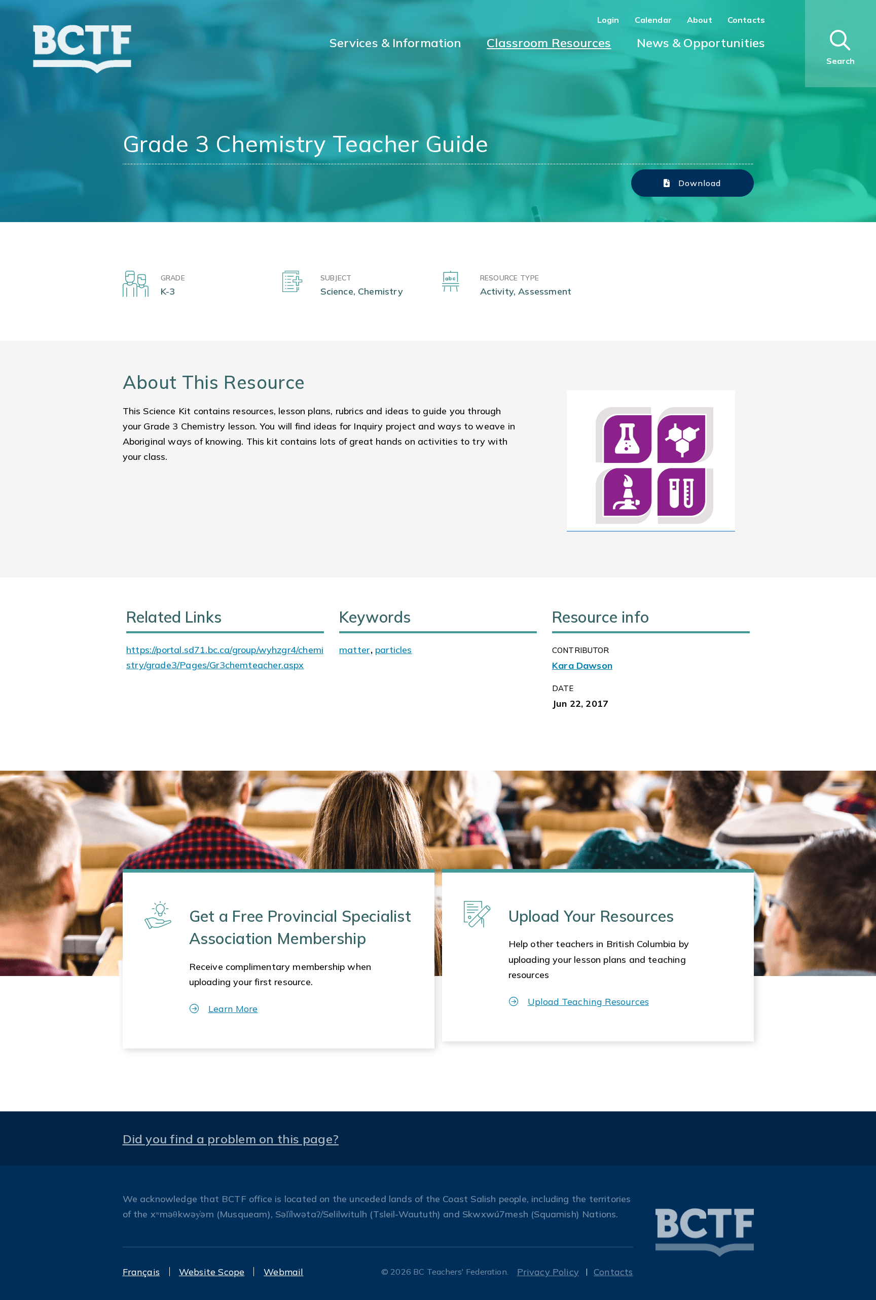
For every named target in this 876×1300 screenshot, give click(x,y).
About (699, 20)
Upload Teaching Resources (588, 1001)
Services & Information (396, 42)
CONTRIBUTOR (580, 650)
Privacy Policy (548, 1272)
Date (563, 688)
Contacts (746, 20)
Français (141, 1272)
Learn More (233, 1009)
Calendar (653, 20)
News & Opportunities (701, 42)
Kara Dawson (582, 665)
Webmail (283, 1272)
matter (354, 650)
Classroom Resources (549, 42)
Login (608, 20)
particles (393, 650)
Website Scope (211, 1272)
